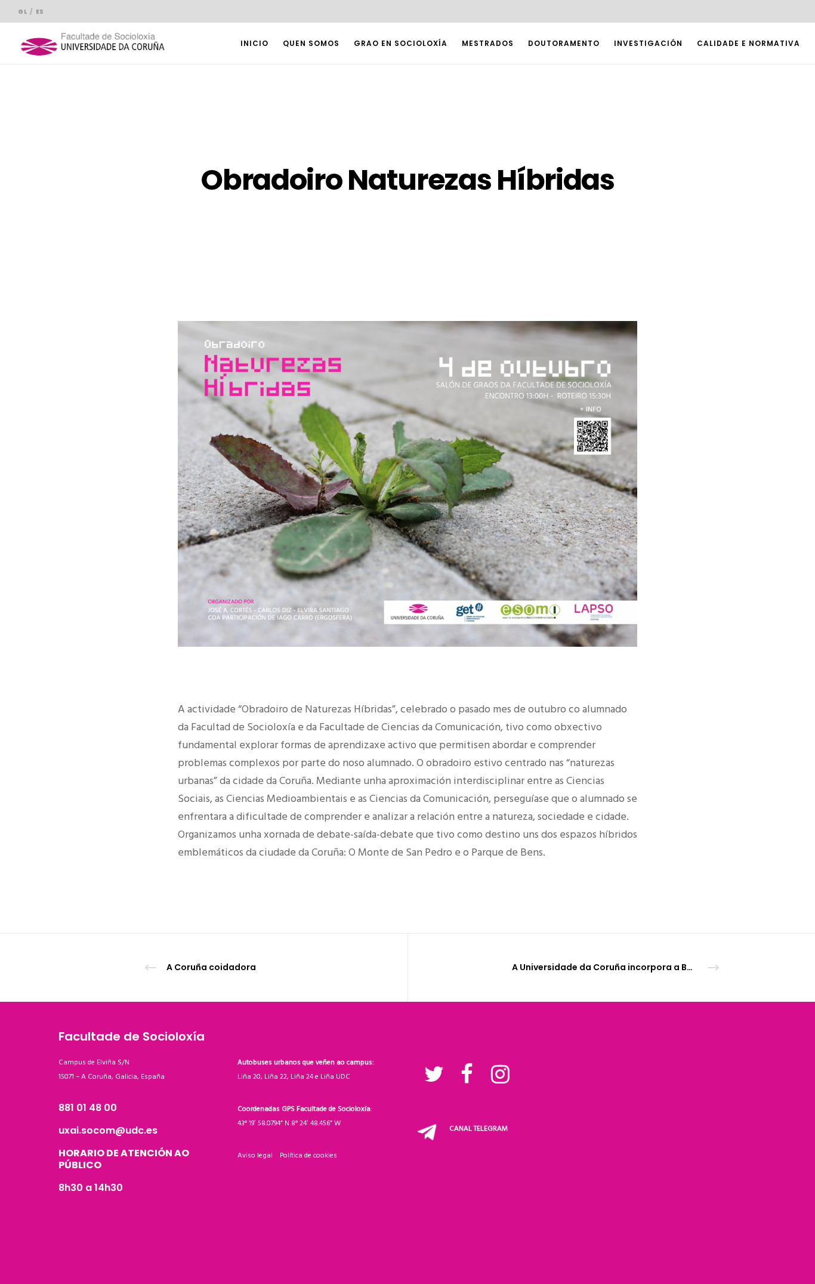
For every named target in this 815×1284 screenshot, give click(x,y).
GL (22, 11)
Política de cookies (308, 1155)
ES (40, 11)
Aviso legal (258, 1155)
